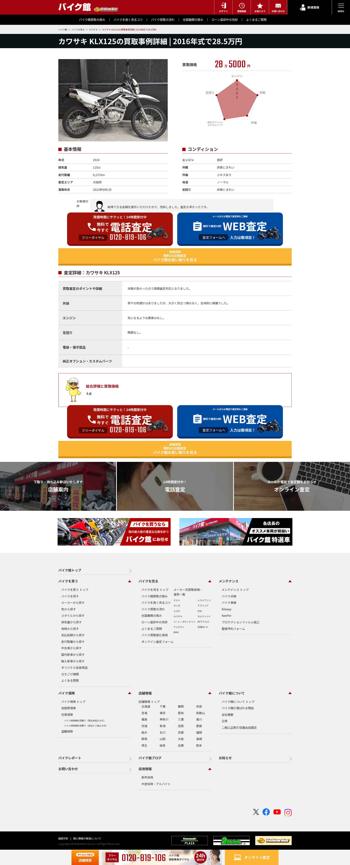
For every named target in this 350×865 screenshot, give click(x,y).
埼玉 (144, 745)
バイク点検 (229, 596)
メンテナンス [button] (228, 581)
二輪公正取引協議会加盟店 (239, 727)
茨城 (144, 726)
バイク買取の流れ (153, 609)
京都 (181, 732)
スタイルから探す (73, 615)
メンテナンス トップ (235, 589)
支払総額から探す (73, 635)
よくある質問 (70, 680)
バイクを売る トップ (154, 589)
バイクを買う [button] (68, 581)
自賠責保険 (68, 708)
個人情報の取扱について (87, 838)
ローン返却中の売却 (154, 622)
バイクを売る (78, 29)
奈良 (199, 706)
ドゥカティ (179, 626)
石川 (163, 732)
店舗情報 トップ (149, 701)
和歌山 (200, 713)
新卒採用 (147, 777)
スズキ (177, 611)
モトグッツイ (204, 616)
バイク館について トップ (238, 701)
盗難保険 (67, 731)
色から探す (68, 609)
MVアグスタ (203, 621)
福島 (144, 719)
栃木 (144, 732)
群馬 (144, 739)
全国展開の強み (151, 615)
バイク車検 (229, 602)
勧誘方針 (63, 838)
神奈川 (164, 719)
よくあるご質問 (151, 628)
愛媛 (199, 726)
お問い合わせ (68, 768)
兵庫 (181, 745)
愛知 (181, 713)
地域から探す (70, 628)
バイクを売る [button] (148, 581)
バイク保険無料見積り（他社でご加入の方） (86, 725)
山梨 (163, 739)
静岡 (181, 706)
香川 (199, 719)
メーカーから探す (73, 602)
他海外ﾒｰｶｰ (203, 626)
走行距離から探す (73, 641)
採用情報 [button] (145, 768)
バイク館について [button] (232, 693)
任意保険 (67, 714)
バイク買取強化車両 (154, 635)
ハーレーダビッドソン (184, 621)
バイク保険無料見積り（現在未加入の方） (85, 720)
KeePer (226, 615)
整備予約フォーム (233, 628)
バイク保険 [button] (66, 693)
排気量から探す (71, 622)
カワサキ (93, 29)
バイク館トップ (69, 570)
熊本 (199, 745)
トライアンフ (204, 600)
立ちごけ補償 (70, 674)
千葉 (163, 706)
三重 (181, 719)
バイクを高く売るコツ (156, 602)
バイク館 (63, 29)
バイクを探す (70, 596)
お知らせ (225, 757)
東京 (163, 713)
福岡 (199, 732)
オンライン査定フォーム (157, 641)
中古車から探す (71, 648)
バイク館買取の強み (154, 596)
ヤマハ (177, 600)
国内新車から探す (73, 654)
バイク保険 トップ (73, 701)
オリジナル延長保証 (74, 667)
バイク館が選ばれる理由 (238, 708)
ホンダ (177, 605)
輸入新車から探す (73, 661)
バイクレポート (69, 757)
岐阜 (163, 745)
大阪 (181, 739)
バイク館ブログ (150, 757)
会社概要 (227, 714)
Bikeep (226, 609)
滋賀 (181, 726)
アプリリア (203, 605)
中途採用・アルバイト (156, 784)
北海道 (145, 706)
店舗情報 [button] (145, 693)
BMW (176, 632)
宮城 (144, 713)
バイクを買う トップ (74, 589)
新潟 (163, 726)
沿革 (225, 721)
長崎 (199, 739)
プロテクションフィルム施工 (241, 622)
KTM (200, 611)
